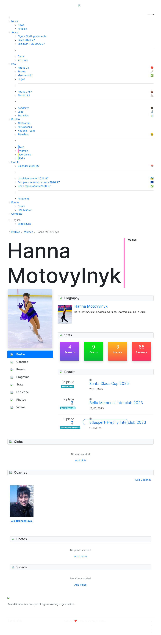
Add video (80, 584)
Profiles (15, 119)
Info (13, 63)
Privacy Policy (129, 606)
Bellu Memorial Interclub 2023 (116, 402)
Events (15, 162)
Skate (14, 32)
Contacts (16, 213)
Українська (24, 223)
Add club (80, 460)
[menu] (149, 11)
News (14, 21)
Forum (15, 202)
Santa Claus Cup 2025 (109, 383)
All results (106, 422)
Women (28, 231)
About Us (126, 602)
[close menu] (152, 11)
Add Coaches (143, 479)
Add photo (80, 556)
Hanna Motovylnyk (91, 306)
